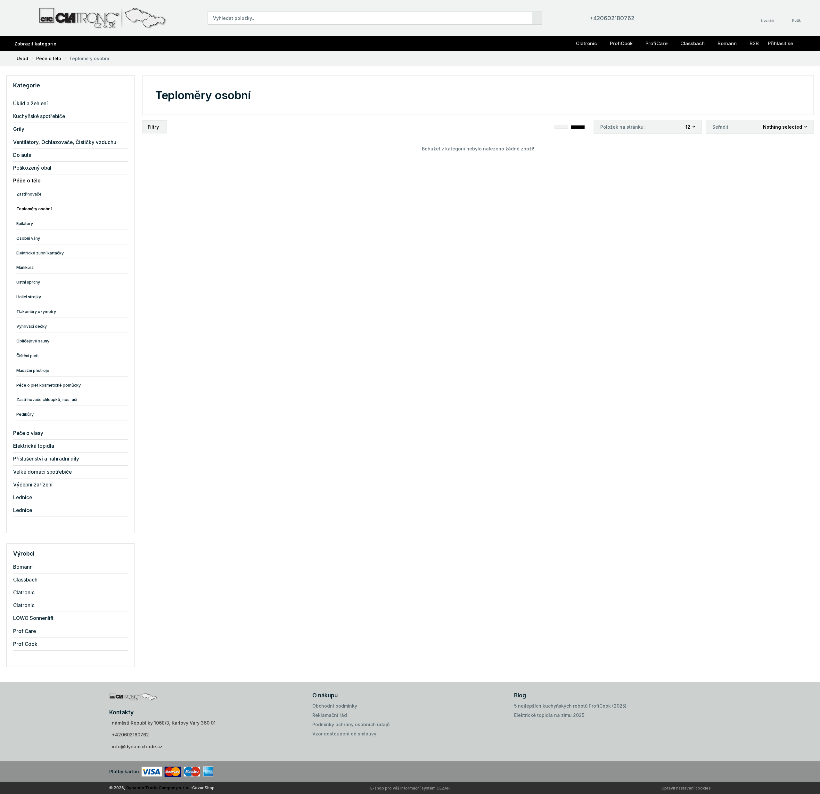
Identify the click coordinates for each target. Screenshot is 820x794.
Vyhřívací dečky (31, 326)
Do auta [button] (22, 155)
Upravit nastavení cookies (686, 788)
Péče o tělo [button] (27, 181)
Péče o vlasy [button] (28, 433)
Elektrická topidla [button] (33, 446)
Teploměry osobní (89, 58)
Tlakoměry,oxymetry (36, 311)
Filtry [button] (153, 127)
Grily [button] (18, 129)
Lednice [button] (22, 497)
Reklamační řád (329, 715)
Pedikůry (25, 414)
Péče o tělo (48, 58)
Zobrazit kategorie (35, 43)
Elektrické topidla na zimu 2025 (549, 715)
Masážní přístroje (32, 370)
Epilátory (24, 223)
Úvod (22, 58)
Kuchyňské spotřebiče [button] (39, 116)
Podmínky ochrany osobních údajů (351, 724)
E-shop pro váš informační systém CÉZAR (410, 788)
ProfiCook (621, 43)
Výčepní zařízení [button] (33, 485)
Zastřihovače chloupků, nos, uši (46, 399)
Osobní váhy (28, 238)
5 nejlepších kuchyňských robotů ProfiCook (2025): (571, 706)
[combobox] (690, 126)
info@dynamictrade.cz (137, 746)
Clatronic (586, 43)
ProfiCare (656, 43)
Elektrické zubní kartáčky (40, 253)
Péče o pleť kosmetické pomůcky (48, 385)
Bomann (727, 43)
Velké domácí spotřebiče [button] (42, 472)
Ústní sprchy (28, 282)
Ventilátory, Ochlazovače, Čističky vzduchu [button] (64, 142)
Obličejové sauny (32, 341)
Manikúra (25, 267)
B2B (754, 43)
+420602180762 (611, 18)
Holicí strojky (28, 296)
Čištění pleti (27, 355)
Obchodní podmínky (334, 706)
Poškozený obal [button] (32, 168)
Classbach (692, 43)
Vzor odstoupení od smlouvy (344, 733)
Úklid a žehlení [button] (30, 103)
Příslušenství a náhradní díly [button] (46, 459)
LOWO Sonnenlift (33, 618)
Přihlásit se (780, 43)
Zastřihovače (29, 194)
